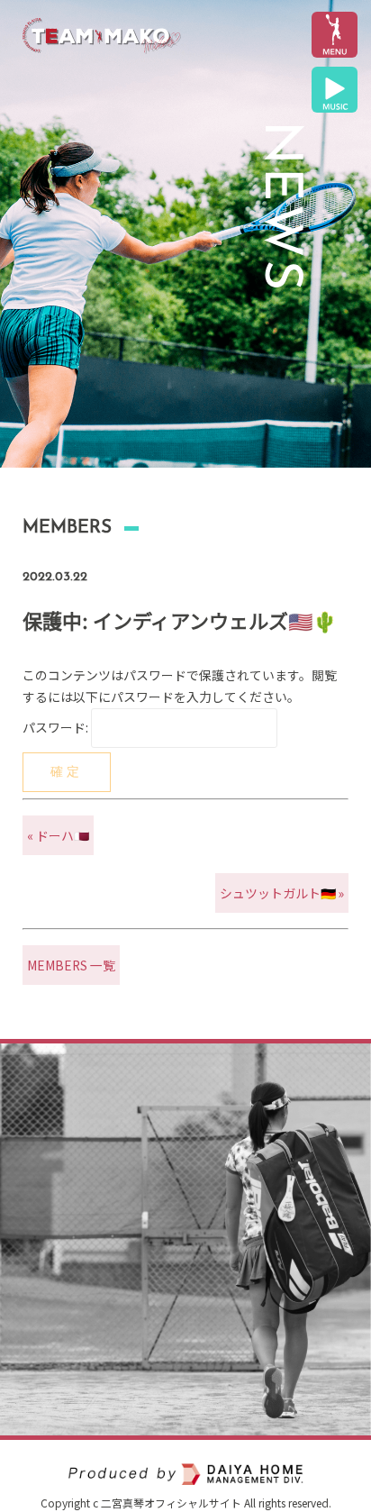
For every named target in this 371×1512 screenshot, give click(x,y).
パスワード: (57, 727)
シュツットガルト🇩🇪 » (282, 893)
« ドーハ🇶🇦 (58, 835)
